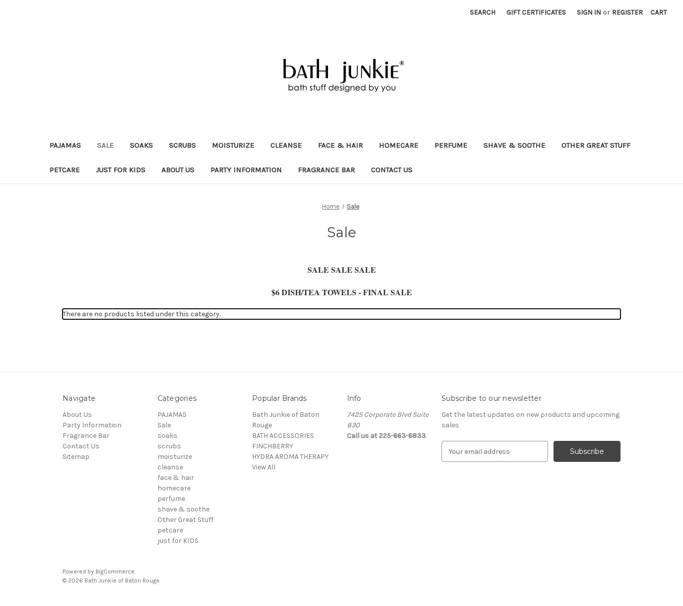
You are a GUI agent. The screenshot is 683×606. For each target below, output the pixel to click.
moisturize (233, 145)
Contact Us (391, 169)
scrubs (182, 145)
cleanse (286, 145)
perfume (451, 145)
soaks (141, 145)
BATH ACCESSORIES (283, 435)
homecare (398, 145)
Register (627, 12)
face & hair (340, 145)
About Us (178, 169)
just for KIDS (121, 169)
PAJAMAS (65, 145)
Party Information (246, 169)
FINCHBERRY (272, 446)
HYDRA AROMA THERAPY (290, 456)
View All (264, 467)
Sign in (589, 12)
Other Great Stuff (596, 145)
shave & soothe (515, 145)
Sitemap (76, 456)
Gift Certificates (536, 12)
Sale (105, 145)
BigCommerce (115, 571)
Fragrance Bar (326, 169)
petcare (65, 169)
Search (483, 12)
